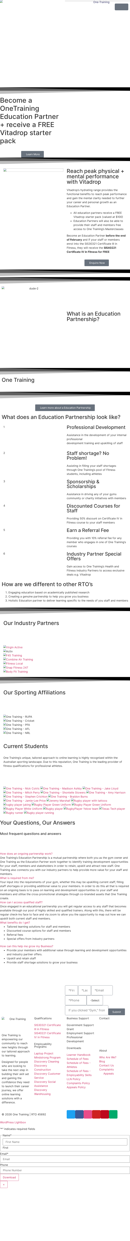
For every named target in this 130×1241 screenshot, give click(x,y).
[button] (97, 1)
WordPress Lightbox (13, 1122)
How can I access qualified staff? (21, 902)
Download (9, 1177)
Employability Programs (43, 1045)
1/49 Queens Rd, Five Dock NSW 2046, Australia (112, 1037)
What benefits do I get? (15, 922)
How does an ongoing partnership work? (26, 853)
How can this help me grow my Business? (26, 946)
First (5, 1147)
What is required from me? (17, 878)
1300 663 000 (108, 1025)
